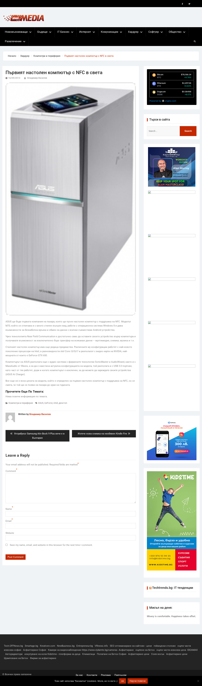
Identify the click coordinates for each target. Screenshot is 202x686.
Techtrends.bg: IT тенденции (172, 588)
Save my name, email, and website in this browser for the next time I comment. (51, 545)
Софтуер (153, 31)
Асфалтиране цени (138, 654)
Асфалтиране (126, 650)
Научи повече (138, 680)
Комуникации (109, 31)
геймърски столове (165, 645)
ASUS (40, 403)
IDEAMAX (192, 650)
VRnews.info (101, 645)
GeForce (48, 403)
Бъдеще (42, 31)
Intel (55, 403)
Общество (175, 31)
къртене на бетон (145, 650)
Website (10, 533)
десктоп (63, 403)
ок (122, 680)
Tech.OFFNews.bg (13, 645)
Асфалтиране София (34, 650)
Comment (11, 471)
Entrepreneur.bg (84, 645)
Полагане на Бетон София (111, 654)
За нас (79, 675)
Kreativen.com (47, 645)
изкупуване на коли (35, 654)
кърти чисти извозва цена (171, 650)
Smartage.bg (31, 645)
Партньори (120, 675)
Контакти (92, 675)
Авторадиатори (14, 654)
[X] (189, 4)
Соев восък (157, 654)
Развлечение (13, 41)
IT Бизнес (63, 31)
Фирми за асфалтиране (43, 658)
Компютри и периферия (21, 403)
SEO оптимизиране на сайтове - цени (131, 645)
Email (9, 521)
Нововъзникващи (16, 31)
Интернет (85, 31)
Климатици (88, 654)
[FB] (182, 4)
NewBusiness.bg (65, 645)
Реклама (106, 675)
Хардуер (133, 31)
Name (9, 509)
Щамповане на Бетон (16, 658)
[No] (198, 681)
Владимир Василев (37, 78)
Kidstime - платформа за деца (64, 654)
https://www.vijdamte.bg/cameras (99, 650)
